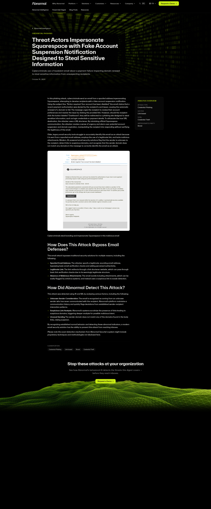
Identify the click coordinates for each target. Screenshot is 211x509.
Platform (71, 3)
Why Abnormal (58, 3)
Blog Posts (73, 10)
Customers (99, 3)
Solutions (85, 3)
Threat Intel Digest (59, 10)
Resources (114, 3)
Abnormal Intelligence (40, 10)
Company (129, 3)
